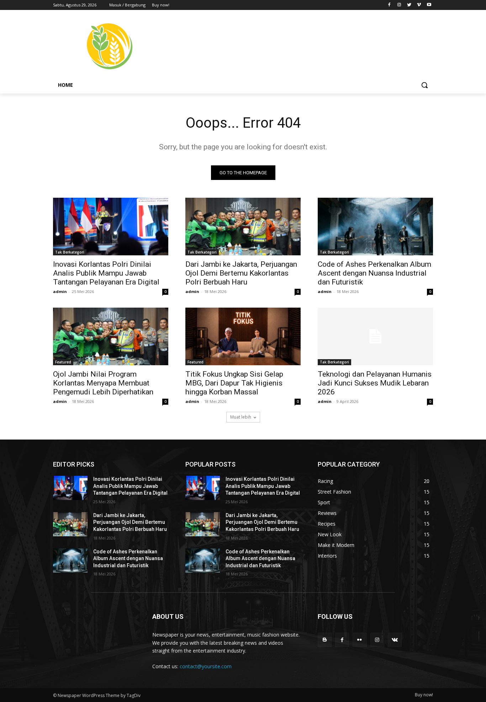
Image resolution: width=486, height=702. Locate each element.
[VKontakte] (395, 640)
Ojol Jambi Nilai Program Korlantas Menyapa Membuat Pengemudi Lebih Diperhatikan (103, 383)
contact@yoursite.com (206, 666)
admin (60, 291)
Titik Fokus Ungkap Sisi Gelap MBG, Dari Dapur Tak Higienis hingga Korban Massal (234, 383)
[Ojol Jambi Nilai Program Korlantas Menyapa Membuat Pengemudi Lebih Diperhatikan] (110, 336)
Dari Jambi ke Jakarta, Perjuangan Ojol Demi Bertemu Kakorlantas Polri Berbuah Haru (241, 273)
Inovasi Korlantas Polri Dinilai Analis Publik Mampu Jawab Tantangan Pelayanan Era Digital (106, 273)
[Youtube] (429, 5)
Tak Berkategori (69, 252)
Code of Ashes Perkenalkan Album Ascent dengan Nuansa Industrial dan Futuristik (374, 273)
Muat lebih (240, 417)
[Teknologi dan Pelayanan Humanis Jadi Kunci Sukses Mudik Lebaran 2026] (375, 336)
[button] (424, 85)
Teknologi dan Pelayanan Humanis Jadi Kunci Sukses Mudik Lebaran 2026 (375, 383)
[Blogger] (325, 640)
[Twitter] (409, 5)
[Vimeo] (419, 5)
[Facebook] (389, 5)
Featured (63, 362)
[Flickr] (359, 640)
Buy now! (424, 695)
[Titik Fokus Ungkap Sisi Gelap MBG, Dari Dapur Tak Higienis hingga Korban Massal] (243, 336)
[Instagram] (399, 5)
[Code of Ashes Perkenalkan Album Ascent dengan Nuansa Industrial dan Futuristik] (375, 226)
